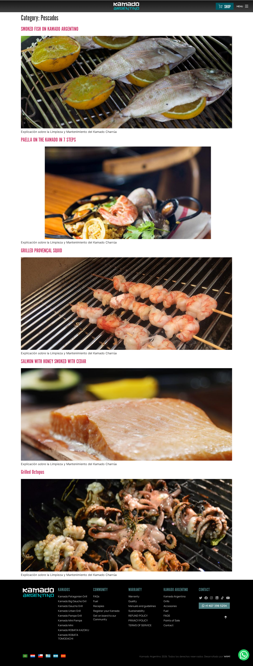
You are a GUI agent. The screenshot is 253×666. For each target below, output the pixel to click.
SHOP (227, 7)
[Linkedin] (217, 598)
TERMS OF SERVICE (140, 625)
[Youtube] (228, 598)
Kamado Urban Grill (69, 611)
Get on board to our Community (104, 617)
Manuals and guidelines (142, 606)
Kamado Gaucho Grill (70, 606)
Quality (132, 601)
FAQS (167, 615)
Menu (240, 6)
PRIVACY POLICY (138, 620)
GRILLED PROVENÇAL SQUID (41, 250)
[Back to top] (225, 617)
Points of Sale (172, 620)
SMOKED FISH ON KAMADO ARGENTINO (49, 29)
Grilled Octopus (32, 472)
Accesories (170, 606)
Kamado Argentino (175, 596)
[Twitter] (200, 598)
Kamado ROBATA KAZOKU (73, 630)
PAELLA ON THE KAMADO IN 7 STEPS (48, 140)
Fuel (95, 601)
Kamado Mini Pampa (70, 620)
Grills (166, 601)
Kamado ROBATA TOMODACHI (68, 636)
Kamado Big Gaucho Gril (72, 601)
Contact (169, 625)
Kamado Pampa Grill (70, 615)
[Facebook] (206, 598)
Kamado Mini (65, 625)
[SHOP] (220, 6)
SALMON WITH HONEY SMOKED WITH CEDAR (53, 361)
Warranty (133, 596)
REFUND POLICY (138, 615)
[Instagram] (211, 598)
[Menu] (246, 6)
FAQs (96, 596)
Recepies (98, 606)
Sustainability (136, 611)
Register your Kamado (106, 611)
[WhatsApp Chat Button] (243, 654)
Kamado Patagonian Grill (72, 596)
